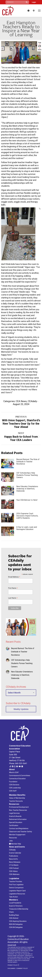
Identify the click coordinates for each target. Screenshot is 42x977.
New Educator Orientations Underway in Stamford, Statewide (27, 488)
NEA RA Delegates (16, 924)
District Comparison (16, 888)
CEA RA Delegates (16, 927)
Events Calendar (15, 853)
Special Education (15, 822)
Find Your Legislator (16, 884)
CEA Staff (13, 791)
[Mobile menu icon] (39, 10)
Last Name (13, 598)
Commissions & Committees (19, 775)
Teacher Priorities (15, 881)
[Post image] (7, 463)
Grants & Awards (15, 816)
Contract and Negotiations (18, 828)
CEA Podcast (14, 868)
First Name (13, 588)
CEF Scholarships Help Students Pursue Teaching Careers (27, 475)
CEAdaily (32, 401)
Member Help (16, 844)
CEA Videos (13, 871)
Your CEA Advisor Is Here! (27, 500)
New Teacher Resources (18, 810)
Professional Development (19, 807)
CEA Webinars (14, 874)
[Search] (27, 2)
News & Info (13, 859)
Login (34, 2)
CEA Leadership (15, 788)
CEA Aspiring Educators (17, 921)
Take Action (13, 897)
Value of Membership (17, 798)
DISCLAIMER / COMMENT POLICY (18, 968)
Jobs (11, 841)
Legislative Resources (17, 894)
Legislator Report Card (17, 891)
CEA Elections (14, 785)
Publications (13, 856)
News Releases (14, 862)
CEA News (21, 401)
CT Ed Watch (13, 865)
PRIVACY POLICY (13, 965)
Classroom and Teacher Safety (20, 831)
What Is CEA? (14, 772)
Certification (13, 825)
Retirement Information (18, 819)
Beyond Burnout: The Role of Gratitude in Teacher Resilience (27, 461)
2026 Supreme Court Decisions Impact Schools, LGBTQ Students (27, 515)
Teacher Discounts (16, 801)
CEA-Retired (13, 918)
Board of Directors (16, 906)
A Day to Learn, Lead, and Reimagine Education (26, 528)
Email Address (14, 577)
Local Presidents (15, 903)
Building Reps (14, 915)
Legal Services (14, 813)
